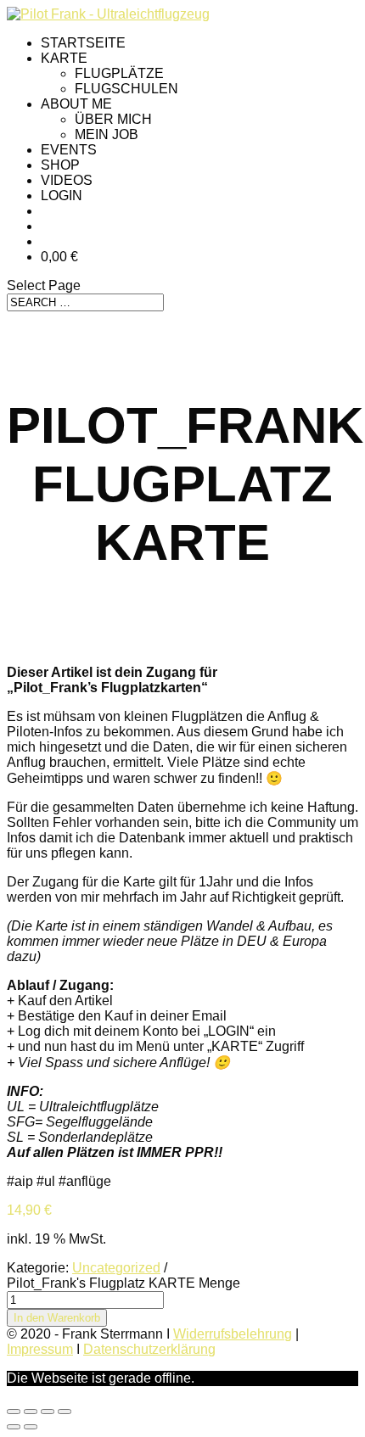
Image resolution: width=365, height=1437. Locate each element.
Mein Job (106, 134)
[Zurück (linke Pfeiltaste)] (13, 1426)
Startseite (83, 43)
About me (76, 104)
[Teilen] (47, 1411)
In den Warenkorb (57, 1317)
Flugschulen (126, 88)
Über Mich (113, 119)
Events (69, 150)
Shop (60, 165)
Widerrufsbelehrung (232, 1334)
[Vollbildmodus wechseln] (30, 1411)
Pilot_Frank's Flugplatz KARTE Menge (123, 1283)
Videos (67, 180)
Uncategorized (116, 1268)
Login (61, 195)
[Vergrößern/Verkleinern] (13, 1411)
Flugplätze (119, 73)
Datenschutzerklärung (149, 1349)
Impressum (40, 1349)
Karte (64, 58)
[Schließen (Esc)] (64, 1411)
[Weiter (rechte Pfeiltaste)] (30, 1426)
